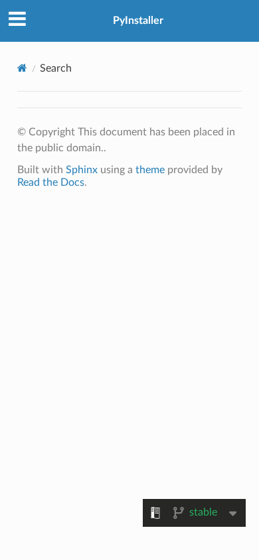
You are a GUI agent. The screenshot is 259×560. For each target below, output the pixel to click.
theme (150, 170)
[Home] (22, 68)
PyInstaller (138, 20)
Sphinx (82, 170)
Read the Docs (50, 182)
